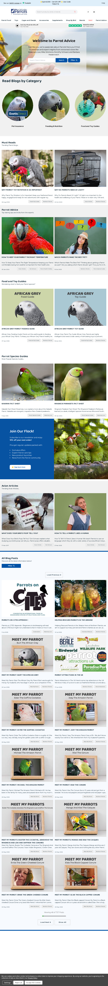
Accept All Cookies (33, 982)
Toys (16, 20)
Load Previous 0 (54, 575)
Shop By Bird (71, 20)
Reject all (18, 982)
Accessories (44, 20)
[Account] (88, 12)
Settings (7, 982)
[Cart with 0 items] (94, 12)
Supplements (57, 20)
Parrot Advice (101, 20)
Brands (82, 20)
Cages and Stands (29, 20)
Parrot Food (6, 20)
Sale (90, 20)
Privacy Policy (32, 978)
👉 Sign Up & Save (18, 467)
